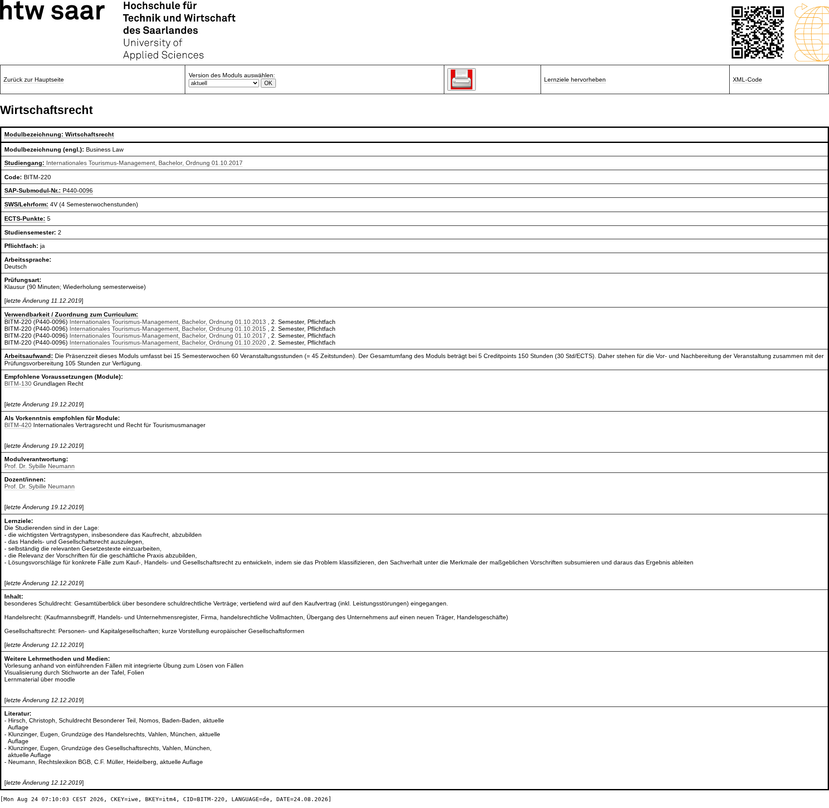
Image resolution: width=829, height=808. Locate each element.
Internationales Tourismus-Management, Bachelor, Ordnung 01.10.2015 (168, 328)
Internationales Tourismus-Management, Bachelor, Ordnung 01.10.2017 (144, 162)
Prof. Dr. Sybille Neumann (39, 466)
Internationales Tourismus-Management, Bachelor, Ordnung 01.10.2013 (168, 321)
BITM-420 (18, 424)
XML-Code (747, 79)
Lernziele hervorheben (575, 79)
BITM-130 (18, 383)
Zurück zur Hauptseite (33, 79)
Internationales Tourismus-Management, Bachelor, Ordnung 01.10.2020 (168, 342)
